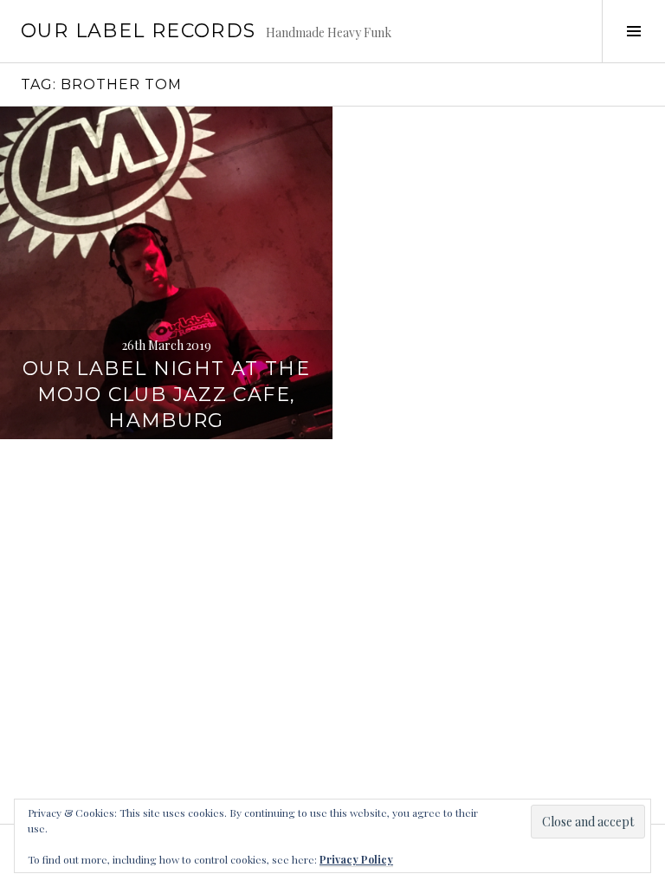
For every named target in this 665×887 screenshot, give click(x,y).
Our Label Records (138, 30)
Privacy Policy (356, 859)
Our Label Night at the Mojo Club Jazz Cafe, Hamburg (166, 394)
